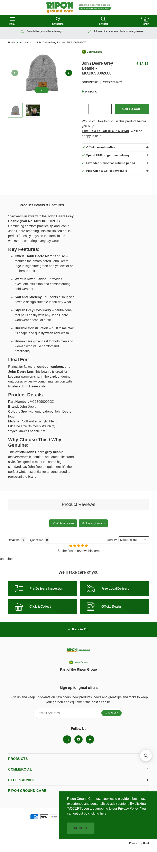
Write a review (65, 523)
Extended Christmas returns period (110, 163)
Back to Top (80, 629)
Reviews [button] (13, 540)
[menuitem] (67, 739)
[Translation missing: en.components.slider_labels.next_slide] (68, 73)
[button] (146, 756)
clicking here (97, 813)
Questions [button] (36, 540)
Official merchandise (100, 147)
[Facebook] (90, 739)
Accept (81, 828)
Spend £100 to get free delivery (108, 155)
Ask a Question (95, 523)
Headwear (25, 42)
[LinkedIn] (67, 739)
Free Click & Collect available (106, 170)
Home (11, 42)
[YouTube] (78, 739)
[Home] (78, 7)
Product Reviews (78, 504)
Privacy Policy (128, 808)
